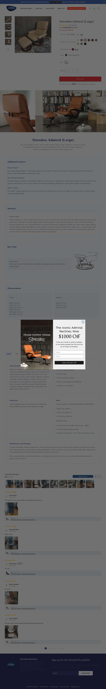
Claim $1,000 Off (69, 363)
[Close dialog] (83, 322)
